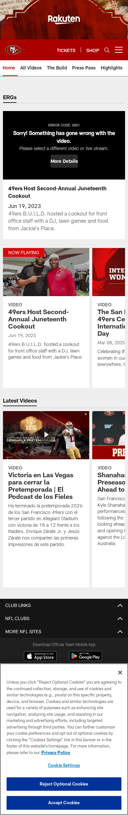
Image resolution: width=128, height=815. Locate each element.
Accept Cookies (64, 802)
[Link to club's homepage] (13, 47)
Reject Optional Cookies (64, 784)
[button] (64, 161)
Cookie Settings (64, 765)
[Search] (107, 50)
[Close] (120, 672)
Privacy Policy (55, 752)
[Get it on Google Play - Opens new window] (85, 659)
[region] (64, 739)
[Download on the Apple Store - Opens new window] (40, 656)
